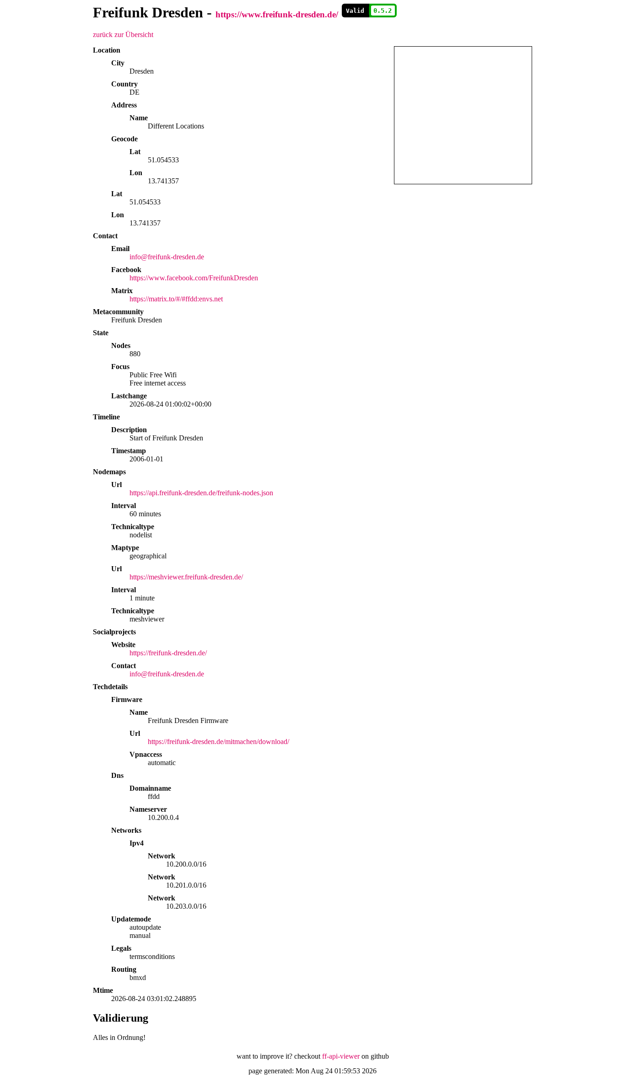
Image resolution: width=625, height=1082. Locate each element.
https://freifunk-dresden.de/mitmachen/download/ (218, 741)
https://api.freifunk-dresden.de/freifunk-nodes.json (201, 493)
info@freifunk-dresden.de (166, 257)
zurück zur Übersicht (123, 34)
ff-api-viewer (341, 1056)
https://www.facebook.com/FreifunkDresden (193, 278)
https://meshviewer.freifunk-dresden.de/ (186, 577)
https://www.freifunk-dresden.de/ (277, 14)
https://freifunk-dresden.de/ (168, 653)
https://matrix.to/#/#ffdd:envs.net (176, 299)
